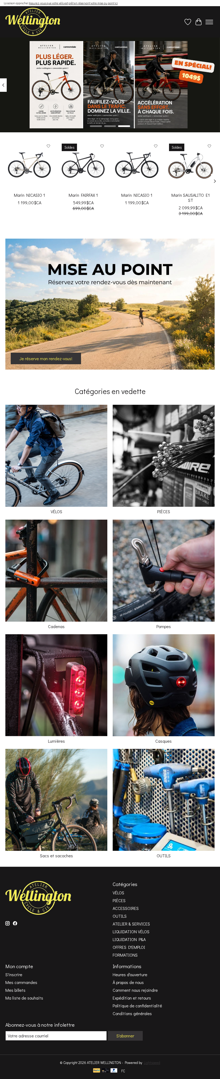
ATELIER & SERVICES (131, 924)
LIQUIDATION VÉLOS (131, 931)
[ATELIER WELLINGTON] (32, 22)
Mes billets (15, 990)
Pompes (163, 626)
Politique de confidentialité (137, 1005)
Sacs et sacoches (56, 855)
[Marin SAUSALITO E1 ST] (190, 165)
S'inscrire (13, 974)
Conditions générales (132, 1013)
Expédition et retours (132, 998)
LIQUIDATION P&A (129, 939)
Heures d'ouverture (130, 974)
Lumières (56, 741)
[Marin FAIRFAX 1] (83, 165)
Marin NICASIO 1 (29, 195)
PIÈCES (163, 511)
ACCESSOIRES (126, 908)
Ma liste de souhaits (24, 998)
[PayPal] (96, 1071)
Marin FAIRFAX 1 (83, 195)
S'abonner (125, 1035)
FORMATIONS (125, 955)
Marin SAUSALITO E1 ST (190, 197)
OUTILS (164, 855)
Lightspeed (152, 1062)
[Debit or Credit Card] (105, 1071)
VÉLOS (56, 511)
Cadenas (56, 626)
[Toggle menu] (209, 22)
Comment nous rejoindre (135, 990)
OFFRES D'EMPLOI (129, 947)
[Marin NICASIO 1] (29, 165)
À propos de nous (128, 982)
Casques (163, 741)
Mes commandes (21, 982)
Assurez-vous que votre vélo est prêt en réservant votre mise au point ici (73, 3)
